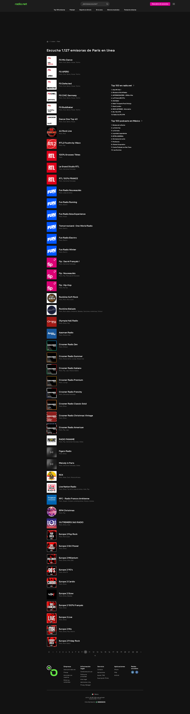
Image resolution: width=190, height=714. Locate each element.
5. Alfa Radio (115, 101)
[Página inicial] (47, 41)
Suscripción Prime (103, 678)
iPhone (116, 669)
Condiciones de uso (86, 671)
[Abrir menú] (174, 4)
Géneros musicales (113, 10)
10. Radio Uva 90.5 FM (118, 114)
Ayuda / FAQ (101, 675)
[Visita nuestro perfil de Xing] (137, 672)
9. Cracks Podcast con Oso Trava (121, 147)
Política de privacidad (83, 675)
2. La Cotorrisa (115, 128)
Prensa (66, 672)
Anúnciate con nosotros (68, 676)
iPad (115, 672)
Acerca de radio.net (70, 669)
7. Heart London (116, 106)
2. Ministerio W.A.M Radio (119, 92)
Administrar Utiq (85, 682)
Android (116, 675)
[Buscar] (107, 4)
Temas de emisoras (130, 10)
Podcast (72, 10)
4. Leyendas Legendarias (119, 133)
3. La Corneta (115, 130)
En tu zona (99, 10)
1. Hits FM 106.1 (116, 90)
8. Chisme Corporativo (118, 144)
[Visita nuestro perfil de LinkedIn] (132, 672)
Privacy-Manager (85, 685)
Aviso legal (83, 679)
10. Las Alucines (116, 150)
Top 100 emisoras (59, 10)
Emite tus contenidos (67, 681)
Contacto (100, 669)
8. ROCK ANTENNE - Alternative (121, 109)
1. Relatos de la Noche (118, 125)
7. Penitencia (115, 141)
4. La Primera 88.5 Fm (118, 98)
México (96, 694)
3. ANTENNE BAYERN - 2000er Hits (122, 95)
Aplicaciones (101, 672)
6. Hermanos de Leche (118, 139)
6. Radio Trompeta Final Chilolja (121, 103)
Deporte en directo (85, 10)
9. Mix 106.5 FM (116, 112)
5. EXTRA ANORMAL (117, 136)
